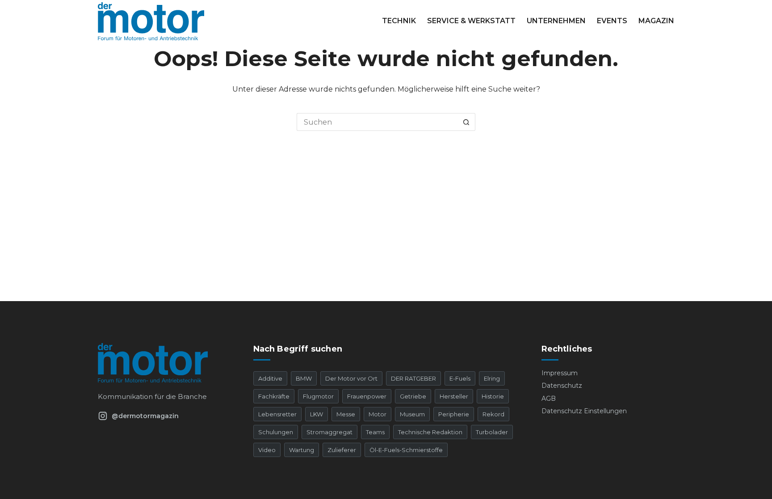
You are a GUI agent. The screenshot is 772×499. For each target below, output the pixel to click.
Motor (377, 414)
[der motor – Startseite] (164, 362)
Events (612, 21)
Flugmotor (318, 396)
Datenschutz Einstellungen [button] (584, 411)
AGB (548, 398)
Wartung (301, 449)
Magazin (656, 21)
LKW (316, 414)
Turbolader (492, 432)
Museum (412, 414)
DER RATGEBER (413, 378)
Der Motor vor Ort (351, 378)
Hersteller (454, 396)
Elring (492, 378)
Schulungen (275, 432)
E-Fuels (459, 378)
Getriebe (413, 396)
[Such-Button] (466, 122)
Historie (493, 396)
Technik (399, 21)
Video (267, 449)
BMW (304, 378)
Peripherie (453, 414)
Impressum (559, 373)
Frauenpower (366, 396)
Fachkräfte (274, 396)
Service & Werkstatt (471, 21)
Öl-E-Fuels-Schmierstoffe (406, 449)
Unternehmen (556, 21)
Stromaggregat (329, 432)
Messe (345, 414)
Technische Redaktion (430, 432)
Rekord (493, 414)
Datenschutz (561, 386)
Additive (270, 378)
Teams (375, 432)
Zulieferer (341, 449)
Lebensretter (277, 414)
